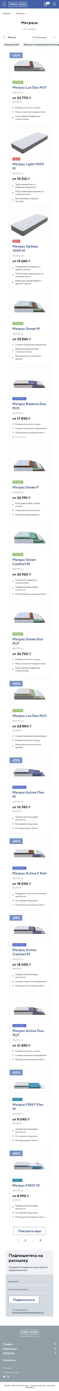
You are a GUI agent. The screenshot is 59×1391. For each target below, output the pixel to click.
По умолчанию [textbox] (40, 37)
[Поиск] (54, 4)
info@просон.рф (11, 1372)
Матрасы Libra (12, 44)
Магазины (7, 1368)
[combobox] (44, 37)
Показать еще (29, 1231)
